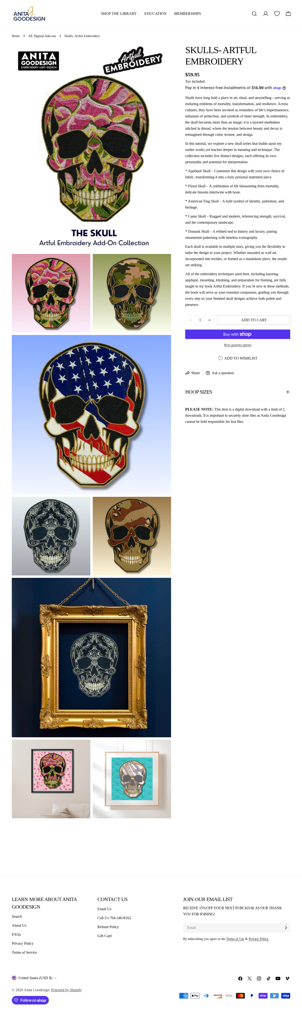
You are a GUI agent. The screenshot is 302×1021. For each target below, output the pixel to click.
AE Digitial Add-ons (42, 36)
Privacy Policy (23, 943)
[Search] (254, 13)
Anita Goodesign (36, 990)
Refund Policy (108, 927)
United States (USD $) (35, 978)
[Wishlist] (277, 13)
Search (17, 916)
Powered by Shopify (66, 990)
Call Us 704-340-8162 (114, 918)
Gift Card (104, 936)
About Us (19, 925)
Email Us (104, 909)
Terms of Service (24, 952)
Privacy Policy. (259, 939)
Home (16, 36)
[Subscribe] (286, 928)
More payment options (238, 345)
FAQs (16, 934)
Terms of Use (235, 939)
